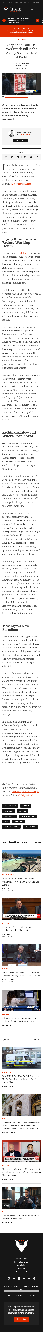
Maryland (22, 811)
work (6, 822)
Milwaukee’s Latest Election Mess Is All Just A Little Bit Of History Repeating (19, 1019)
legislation (22, 253)
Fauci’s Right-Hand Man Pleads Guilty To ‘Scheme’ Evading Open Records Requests (21, 974)
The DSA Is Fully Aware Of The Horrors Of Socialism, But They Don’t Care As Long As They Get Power (21, 1172)
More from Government (15, 842)
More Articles (21, 140)
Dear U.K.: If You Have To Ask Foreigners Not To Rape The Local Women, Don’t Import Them (20, 1079)
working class (30, 827)
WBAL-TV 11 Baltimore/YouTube (16, 97)
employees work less (20, 183)
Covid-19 (26, 806)
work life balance (11, 827)
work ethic (19, 822)
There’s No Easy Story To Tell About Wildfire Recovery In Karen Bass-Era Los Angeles (20, 882)
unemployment (9, 816)
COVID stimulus (10, 806)
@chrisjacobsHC (25, 134)
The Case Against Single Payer (25, 791)
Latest (5, 1039)
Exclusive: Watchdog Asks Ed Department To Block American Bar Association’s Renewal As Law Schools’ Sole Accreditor (21, 1125)
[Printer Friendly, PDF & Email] (37, 157)
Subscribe (21, 1319)
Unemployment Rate (28, 816)
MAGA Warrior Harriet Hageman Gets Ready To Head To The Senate (19, 929)
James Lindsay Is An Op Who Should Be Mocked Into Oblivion (20, 1217)
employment (9, 811)
